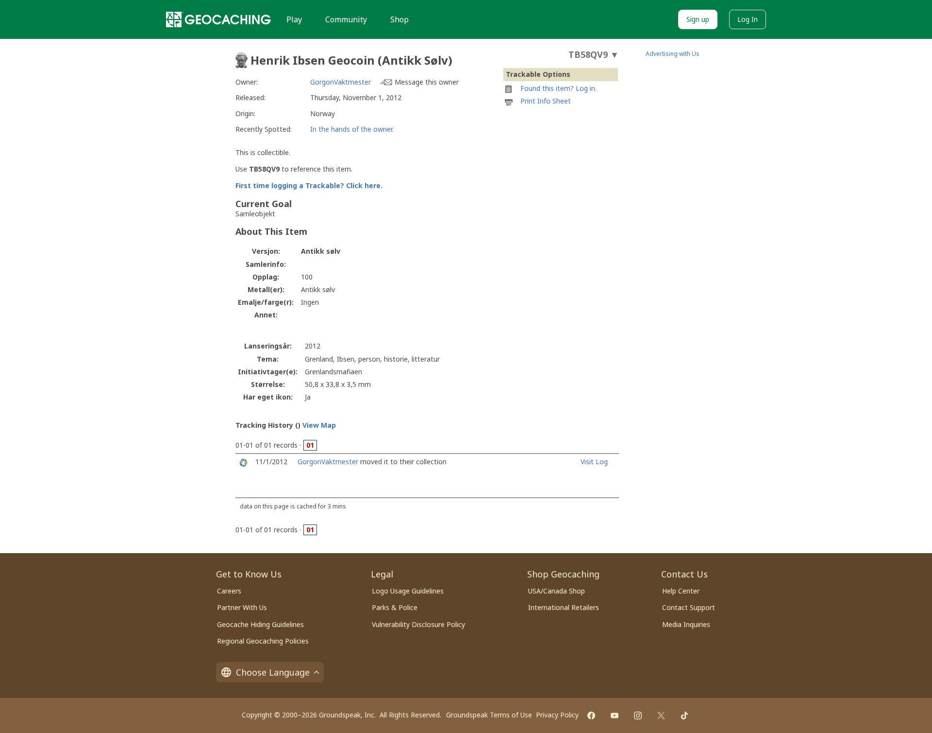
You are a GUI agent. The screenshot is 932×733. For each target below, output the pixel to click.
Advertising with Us (672, 54)
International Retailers (563, 607)
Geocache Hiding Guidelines (260, 624)
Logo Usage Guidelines (408, 590)
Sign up (697, 19)
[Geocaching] (218, 19)
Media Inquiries (686, 624)
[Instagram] (638, 715)
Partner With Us (242, 607)
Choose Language (273, 672)
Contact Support (688, 607)
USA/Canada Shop (556, 590)
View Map (319, 425)
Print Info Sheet (545, 100)
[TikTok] (684, 715)
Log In (747, 19)
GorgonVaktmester (340, 82)
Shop (399, 19)
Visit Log (594, 461)
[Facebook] (591, 715)
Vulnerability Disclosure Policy (418, 624)
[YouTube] (614, 715)
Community (346, 19)
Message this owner (427, 82)
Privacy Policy (557, 714)
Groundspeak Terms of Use (489, 714)
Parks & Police (394, 607)
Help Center (680, 590)
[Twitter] (661, 715)
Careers (229, 590)
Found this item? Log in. (558, 88)
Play (294, 19)
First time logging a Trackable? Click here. (309, 185)
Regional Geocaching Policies (263, 641)
